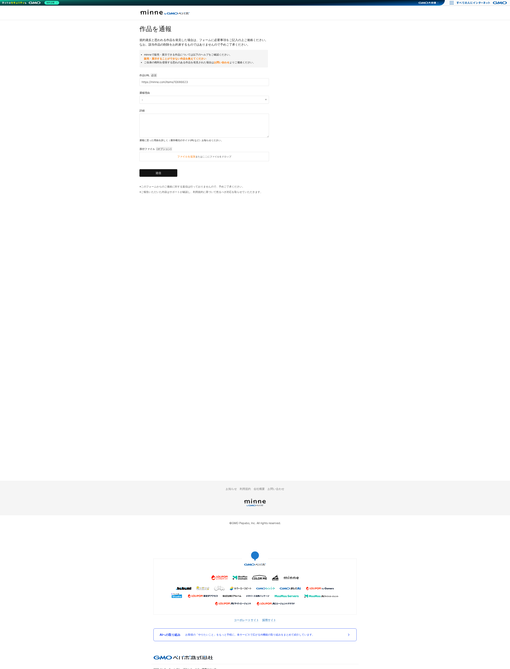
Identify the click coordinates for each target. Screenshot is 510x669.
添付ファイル (155, 148)
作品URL (147, 75)
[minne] (255, 507)
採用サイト (269, 620)
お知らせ (231, 488)
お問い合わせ (222, 62)
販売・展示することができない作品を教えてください (175, 58)
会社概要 (259, 488)
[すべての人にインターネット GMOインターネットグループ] (482, 3)
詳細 (142, 110)
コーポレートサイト (246, 620)
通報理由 (144, 92)
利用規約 (245, 488)
